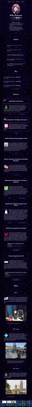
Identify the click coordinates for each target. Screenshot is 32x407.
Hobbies (22, 1)
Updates (9, 1)
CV (16, 33)
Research (17, 1)
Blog (13, 1)
